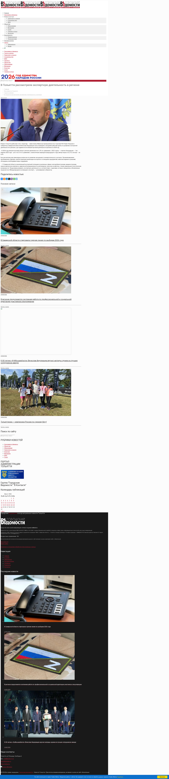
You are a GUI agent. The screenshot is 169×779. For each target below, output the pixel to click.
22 (11, 505)
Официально (8, 559)
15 (11, 502)
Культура (7, 68)
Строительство (8, 57)
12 (5, 502)
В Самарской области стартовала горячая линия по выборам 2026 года (32, 240)
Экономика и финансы (11, 51)
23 (14, 505)
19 (5, 505)
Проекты (7, 60)
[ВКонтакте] (2, 179)
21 (9, 505)
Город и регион (9, 53)
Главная (6, 89)
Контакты (7, 567)
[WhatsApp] (14, 179)
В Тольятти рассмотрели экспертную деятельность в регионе (23, 94)
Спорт (6, 70)
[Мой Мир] (7, 179)
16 (14, 502)
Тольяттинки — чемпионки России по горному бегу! (24, 422)
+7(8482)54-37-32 (8, 759)
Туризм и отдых (9, 72)
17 (1, 505)
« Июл (2, 511)
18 (3, 505)
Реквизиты (7, 565)
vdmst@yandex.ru (6, 761)
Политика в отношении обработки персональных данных (18, 547)
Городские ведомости (26, 772)
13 (8, 502)
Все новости (4, 542)
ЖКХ (5, 59)
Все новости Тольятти (11, 91)
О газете (6, 557)
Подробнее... (120, 777)
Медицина (7, 66)
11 (3, 502)
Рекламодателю (9, 561)
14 (9, 502)
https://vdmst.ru (5, 764)
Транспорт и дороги (10, 55)
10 (1, 502)
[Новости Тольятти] (40, 8)
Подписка (7, 563)
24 (1, 507)
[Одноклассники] (4, 179)
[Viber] (12, 179)
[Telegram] (16, 179)
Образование (8, 64)
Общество (7, 62)
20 (8, 505)
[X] (9, 179)
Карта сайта (4, 543)
